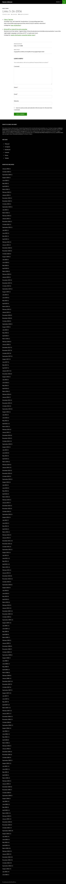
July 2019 (4, 294)
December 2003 (6, 822)
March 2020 (5, 271)
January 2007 (5, 713)
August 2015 (5, 412)
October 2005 (6, 757)
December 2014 (6, 435)
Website (16, 101)
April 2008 (5, 669)
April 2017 (5, 368)
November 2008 (6, 649)
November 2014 (6, 438)
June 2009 (5, 628)
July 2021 (4, 230)
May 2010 (4, 596)
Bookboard (7, 149)
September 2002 (6, 866)
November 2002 (6, 860)
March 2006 (5, 743)
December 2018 (6, 315)
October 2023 (6, 204)
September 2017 (6, 356)
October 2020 (6, 253)
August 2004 (5, 798)
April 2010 (5, 599)
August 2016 (5, 376)
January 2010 (5, 608)
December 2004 (6, 786)
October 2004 (6, 792)
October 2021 (6, 224)
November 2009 (6, 614)
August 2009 (5, 622)
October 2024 (6, 171)
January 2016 (5, 397)
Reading (58, 1)
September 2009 (6, 619)
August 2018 (5, 327)
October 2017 (6, 353)
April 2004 (5, 810)
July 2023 (4, 209)
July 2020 (4, 259)
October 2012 (6, 511)
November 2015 (6, 403)
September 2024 (6, 174)
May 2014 (4, 455)
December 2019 (6, 280)
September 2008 (6, 655)
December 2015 (6, 400)
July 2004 (4, 801)
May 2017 (4, 365)
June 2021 (5, 233)
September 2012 (6, 514)
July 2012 (4, 520)
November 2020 (6, 250)
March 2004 (5, 813)
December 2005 (6, 751)
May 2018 (4, 332)
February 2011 (6, 570)
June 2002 (5, 874)
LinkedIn (7, 152)
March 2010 (5, 602)
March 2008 (5, 672)
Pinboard (7, 144)
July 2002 (4, 871)
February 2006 (6, 745)
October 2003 (6, 827)
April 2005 (5, 775)
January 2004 (5, 819)
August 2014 (5, 447)
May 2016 (4, 385)
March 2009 (5, 637)
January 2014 (5, 467)
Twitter (7, 158)
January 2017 (5, 371)
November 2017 (6, 350)
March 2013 (5, 496)
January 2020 (5, 277)
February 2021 (6, 242)
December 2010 (6, 576)
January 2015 (5, 432)
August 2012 (5, 517)
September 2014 (6, 444)
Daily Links (5, 8)
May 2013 (4, 491)
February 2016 (6, 394)
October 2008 (6, 652)
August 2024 (5, 177)
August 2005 (5, 763)
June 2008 (5, 663)
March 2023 (5, 212)
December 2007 (6, 681)
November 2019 (6, 283)
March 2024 (5, 189)
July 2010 (4, 590)
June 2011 (5, 558)
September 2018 (6, 324)
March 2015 (5, 426)
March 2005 (5, 778)
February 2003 (6, 851)
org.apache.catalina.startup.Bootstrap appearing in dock (29, 50)
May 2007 (4, 701)
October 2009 (6, 617)
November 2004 (6, 789)
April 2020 (5, 268)
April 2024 (5, 186)
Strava (6, 155)
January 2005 (5, 784)
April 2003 (5, 845)
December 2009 (6, 611)
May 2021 (4, 236)
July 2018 (4, 330)
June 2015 (5, 417)
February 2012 (6, 535)
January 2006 (5, 748)
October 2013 (6, 476)
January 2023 (5, 218)
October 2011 (6, 546)
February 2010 (6, 605)
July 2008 (4, 660)
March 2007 (5, 707)
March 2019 (5, 306)
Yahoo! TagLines (8, 19)
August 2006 (5, 728)
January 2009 (5, 643)
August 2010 (5, 587)
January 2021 (5, 245)
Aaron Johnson (7, 2)
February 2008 (6, 675)
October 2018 (6, 321)
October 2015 (6, 406)
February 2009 (6, 640)
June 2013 (5, 488)
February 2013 (6, 499)
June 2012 (5, 523)
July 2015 (4, 414)
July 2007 (4, 696)
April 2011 (5, 564)
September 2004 (6, 795)
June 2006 (5, 734)
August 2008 (5, 658)
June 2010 (5, 593)
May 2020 (4, 265)
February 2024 (6, 192)
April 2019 (5, 303)
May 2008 (4, 666)
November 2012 (6, 508)
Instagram (7, 146)
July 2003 (4, 836)
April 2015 (5, 423)
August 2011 (5, 552)
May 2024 (4, 183)
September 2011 (6, 549)
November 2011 (6, 543)
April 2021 (5, 239)
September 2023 (6, 207)
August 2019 (5, 291)
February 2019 (6, 309)
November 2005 (6, 754)
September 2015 (6, 409)
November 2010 (6, 578)
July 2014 (4, 450)
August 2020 (5, 256)
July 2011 (4, 555)
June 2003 (5, 839)
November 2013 (6, 473)
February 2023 (6, 215)
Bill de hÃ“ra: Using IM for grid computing (15, 29)
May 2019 (4, 300)
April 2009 (5, 634)
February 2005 (6, 781)
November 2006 (6, 719)
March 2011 (5, 567)
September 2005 (6, 760)
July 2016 (4, 379)
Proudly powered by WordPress (9, 882)
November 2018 (6, 318)
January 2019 (5, 312)
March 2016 (5, 391)
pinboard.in (5, 129)
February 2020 (6, 274)
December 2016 (6, 373)
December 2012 (6, 505)
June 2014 (5, 453)
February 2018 (6, 341)
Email (16, 94)
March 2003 (5, 848)
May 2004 (4, 807)
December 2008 (6, 646)
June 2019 (5, 297)
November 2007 (6, 684)
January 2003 (5, 854)
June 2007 (5, 699)
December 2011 (6, 540)
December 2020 (6, 248)
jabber (29, 35)
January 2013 (5, 502)
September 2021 (6, 227)
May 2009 (4, 631)
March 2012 (5, 532)
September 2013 (6, 479)
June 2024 (5, 180)
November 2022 (6, 221)
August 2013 (5, 482)
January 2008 (5, 678)
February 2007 (6, 710)
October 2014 (6, 441)
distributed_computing (21, 35)
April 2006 (5, 740)
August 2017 (5, 359)
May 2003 (4, 842)
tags (12, 25)
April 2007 (5, 704)
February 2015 (6, 429)
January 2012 (5, 537)
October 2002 (6, 863)
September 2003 (6, 830)
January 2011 (5, 573)
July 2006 (4, 731)
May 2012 (4, 526)
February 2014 (6, 464)
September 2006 (6, 725)
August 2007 (5, 693)
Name (16, 87)
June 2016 (5, 382)
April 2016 (5, 388)
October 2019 (6, 286)
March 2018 (5, 338)
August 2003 (5, 833)
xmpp (33, 35)
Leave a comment (24, 14)
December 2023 (6, 198)
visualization (17, 25)
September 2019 (6, 289)
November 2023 (6, 201)
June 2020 (5, 262)
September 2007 (6, 690)
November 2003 (6, 825)
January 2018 (5, 344)
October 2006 (6, 722)
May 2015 (4, 420)
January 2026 (5, 168)
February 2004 (6, 816)
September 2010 (6, 584)
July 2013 (4, 485)
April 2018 (5, 335)
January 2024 (5, 195)
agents (13, 35)
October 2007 (6, 687)
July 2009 (4, 625)
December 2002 (6, 857)
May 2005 (4, 772)
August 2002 (5, 868)
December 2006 (6, 716)
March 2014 (5, 461)
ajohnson (14, 14)
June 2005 (5, 769)
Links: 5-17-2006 (18, 44)
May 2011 (4, 561)
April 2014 (5, 458)
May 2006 (4, 737)
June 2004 (5, 804)
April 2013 (5, 494)
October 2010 (6, 581)
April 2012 (5, 529)
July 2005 (4, 766)
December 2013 (6, 470)
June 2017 (5, 362)
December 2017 (6, 347)
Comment (16, 66)
